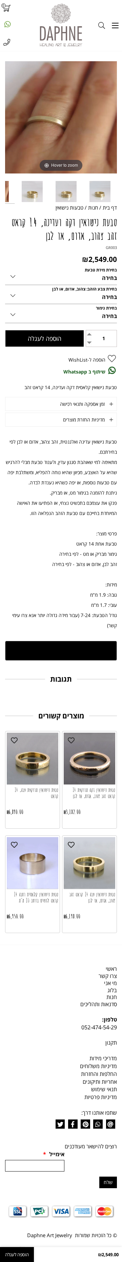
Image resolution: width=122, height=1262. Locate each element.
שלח (108, 1182)
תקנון (111, 1042)
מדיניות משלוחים (98, 1066)
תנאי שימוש (104, 1089)
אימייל (53, 1154)
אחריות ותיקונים (100, 1081)
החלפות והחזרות (99, 1074)
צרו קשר (108, 976)
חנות (111, 997)
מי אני (110, 983)
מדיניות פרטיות (100, 1097)
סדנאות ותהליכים (98, 1004)
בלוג (112, 990)
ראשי (111, 969)
